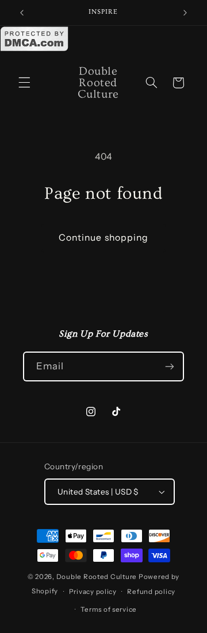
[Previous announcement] (21, 12)
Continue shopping (103, 237)
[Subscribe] (169, 366)
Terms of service (108, 609)
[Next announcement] (185, 12)
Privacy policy (93, 592)
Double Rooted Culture (97, 577)
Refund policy (151, 592)
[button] (24, 83)
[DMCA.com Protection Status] (34, 49)
